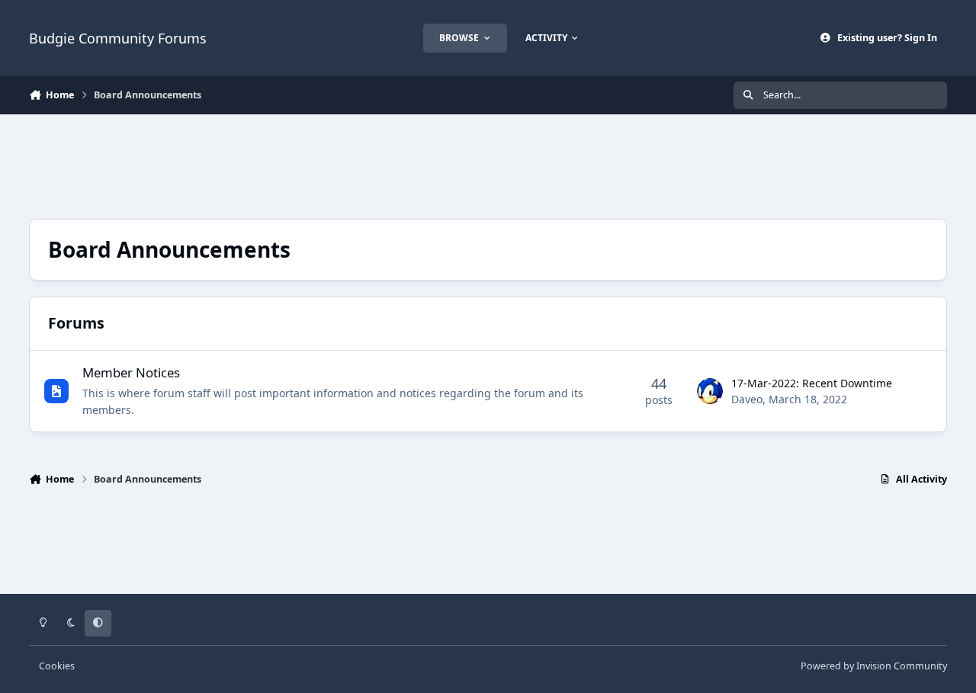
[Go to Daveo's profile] (710, 391)
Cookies (57, 665)
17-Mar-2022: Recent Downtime (811, 383)
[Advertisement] (488, 164)
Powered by (874, 665)
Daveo (746, 399)
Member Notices (131, 372)
